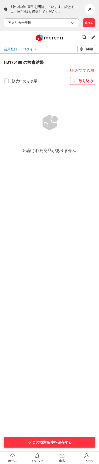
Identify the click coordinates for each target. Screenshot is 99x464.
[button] (84, 37)
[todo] (93, 37)
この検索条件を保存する (52, 442)
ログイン (30, 49)
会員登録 (10, 49)
